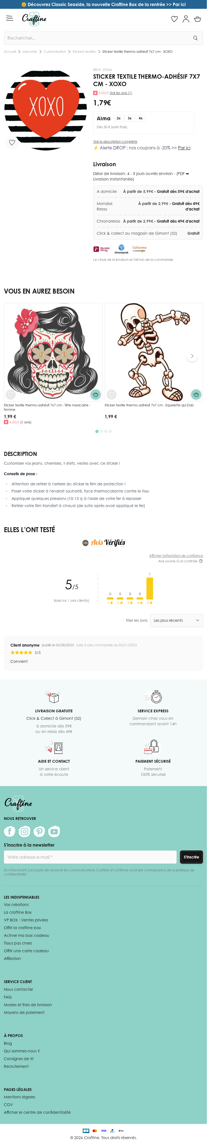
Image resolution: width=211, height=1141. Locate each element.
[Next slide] (192, 356)
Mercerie (30, 52)
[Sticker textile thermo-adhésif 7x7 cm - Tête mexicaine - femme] (53, 352)
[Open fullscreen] (46, 110)
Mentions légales (19, 1097)
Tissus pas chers (18, 943)
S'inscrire (191, 857)
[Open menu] (9, 18)
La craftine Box (18, 912)
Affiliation (12, 958)
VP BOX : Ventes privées (26, 920)
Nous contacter (18, 989)
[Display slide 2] (101, 431)
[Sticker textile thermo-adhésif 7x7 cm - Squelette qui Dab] (154, 352)
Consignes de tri (19, 1058)
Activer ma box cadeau (26, 935)
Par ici (184, 148)
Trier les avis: (137, 620)
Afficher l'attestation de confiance (176, 556)
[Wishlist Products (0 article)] (174, 18)
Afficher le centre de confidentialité (37, 1112)
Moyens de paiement (24, 1012)
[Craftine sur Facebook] (9, 831)
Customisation (55, 52)
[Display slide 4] (110, 431)
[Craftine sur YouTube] (54, 831)
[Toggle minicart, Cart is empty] (197, 18)
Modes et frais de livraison (28, 1004)
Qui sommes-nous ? (22, 1051)
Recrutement (16, 1066)
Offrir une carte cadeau (26, 950)
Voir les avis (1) (121, 93)
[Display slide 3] (105, 431)
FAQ (8, 997)
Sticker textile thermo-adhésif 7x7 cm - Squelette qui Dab (149, 405)
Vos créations (16, 904)
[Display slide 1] (97, 431)
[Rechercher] (195, 38)
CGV (8, 1104)
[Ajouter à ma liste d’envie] (12, 142)
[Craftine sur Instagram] (24, 831)
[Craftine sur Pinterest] (39, 831)
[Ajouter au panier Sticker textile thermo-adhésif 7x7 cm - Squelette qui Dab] (196, 395)
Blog (8, 1043)
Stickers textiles (84, 52)
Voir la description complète (115, 141)
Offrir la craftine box (22, 927)
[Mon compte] (186, 18)
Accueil (10, 52)
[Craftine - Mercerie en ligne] (34, 19)
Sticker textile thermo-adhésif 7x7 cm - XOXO (137, 52)
